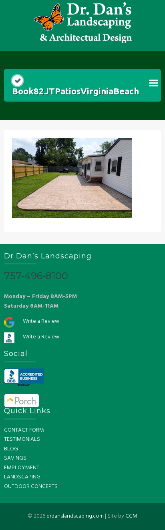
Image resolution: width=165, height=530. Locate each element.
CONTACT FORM (24, 430)
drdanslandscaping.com (75, 516)
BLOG (11, 449)
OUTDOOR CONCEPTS (31, 486)
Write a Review (41, 321)
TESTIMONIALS (22, 439)
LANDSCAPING (22, 477)
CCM (131, 516)
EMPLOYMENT (21, 467)
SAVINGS (15, 458)
